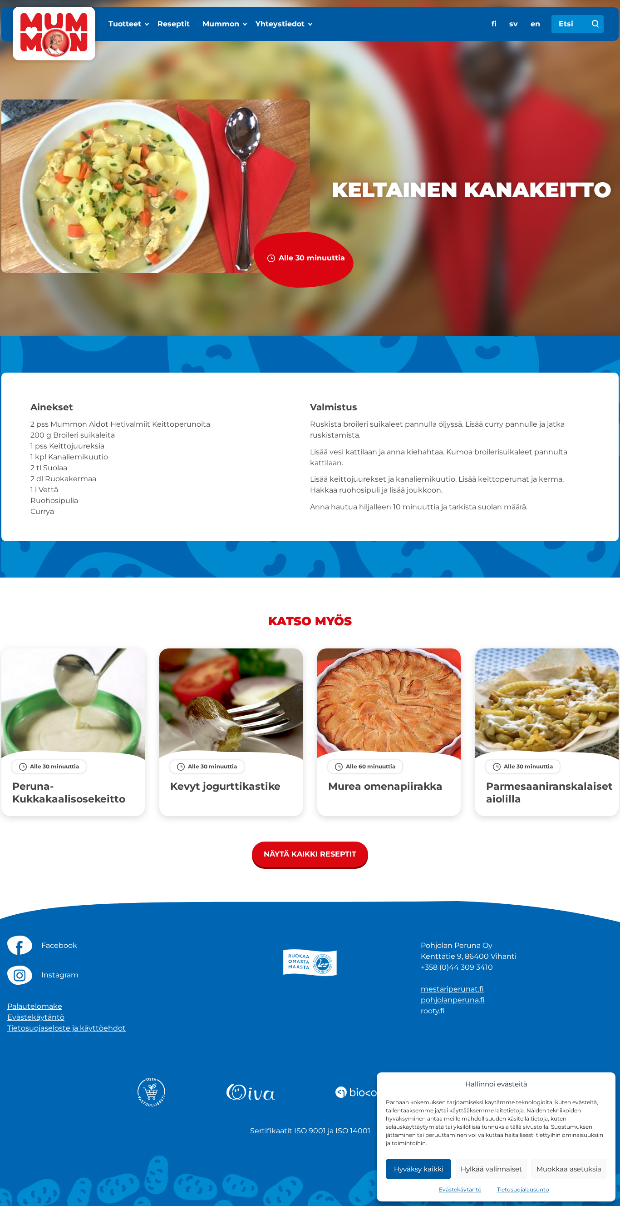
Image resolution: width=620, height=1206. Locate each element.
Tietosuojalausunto (523, 1189)
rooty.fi (433, 1011)
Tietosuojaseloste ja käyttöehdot (66, 1028)
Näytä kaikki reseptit (310, 854)
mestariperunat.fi (452, 989)
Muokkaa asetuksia (568, 1169)
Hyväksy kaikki (418, 1169)
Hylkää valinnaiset (491, 1169)
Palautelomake (34, 1006)
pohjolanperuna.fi (453, 1000)
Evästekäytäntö (460, 1189)
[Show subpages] (147, 24)
